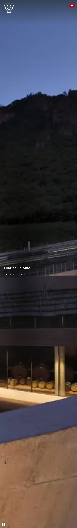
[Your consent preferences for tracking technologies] (3, 524)
